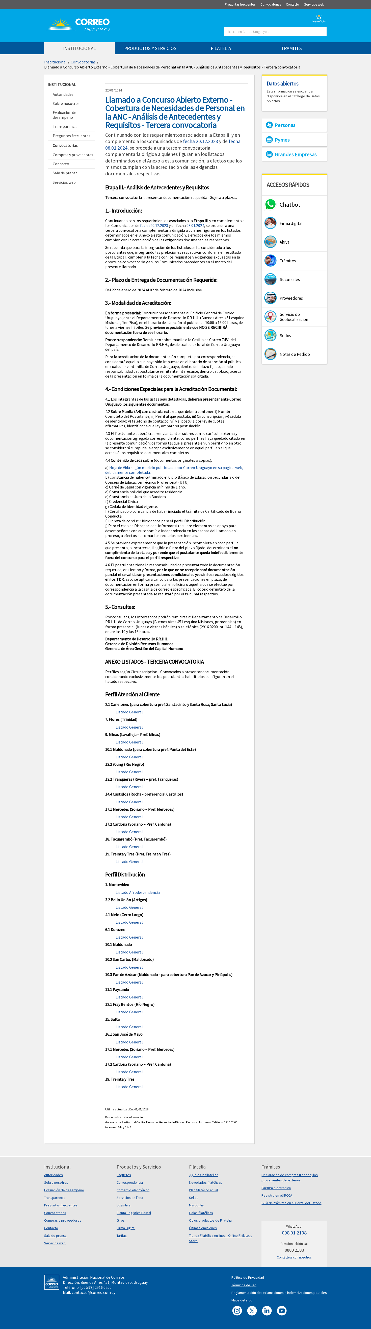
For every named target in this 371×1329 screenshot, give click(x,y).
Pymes (282, 139)
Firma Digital (126, 1228)
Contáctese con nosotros (294, 1257)
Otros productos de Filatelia (210, 1220)
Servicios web (55, 1243)
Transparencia (54, 1197)
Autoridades (53, 1175)
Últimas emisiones (203, 1228)
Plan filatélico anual (203, 1190)
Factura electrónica (276, 1187)
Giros (121, 1220)
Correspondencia (130, 1182)
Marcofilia (196, 1205)
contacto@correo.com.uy (93, 1292)
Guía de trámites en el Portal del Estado (291, 1203)
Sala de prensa (55, 1235)
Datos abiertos (283, 83)
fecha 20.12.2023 (200, 141)
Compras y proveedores (62, 1220)
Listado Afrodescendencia (138, 892)
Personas (285, 125)
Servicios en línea (130, 1197)
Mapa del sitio (241, 1300)
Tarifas (122, 1235)
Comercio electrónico (133, 1190)
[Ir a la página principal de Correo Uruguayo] (107, 25)
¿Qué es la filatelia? (203, 1175)
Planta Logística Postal (134, 1212)
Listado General (129, 711)
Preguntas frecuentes (60, 1205)
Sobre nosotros (56, 1182)
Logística (123, 1205)
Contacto (51, 1228)
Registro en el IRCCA (276, 1195)
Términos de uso (243, 1285)
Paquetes (124, 1175)
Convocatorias (83, 61)
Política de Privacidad (247, 1277)
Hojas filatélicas (201, 1212)
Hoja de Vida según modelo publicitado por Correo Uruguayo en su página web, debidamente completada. (174, 470)
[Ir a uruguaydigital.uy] (319, 17)
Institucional (55, 61)
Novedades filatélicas (205, 1182)
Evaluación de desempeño (64, 1190)
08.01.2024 (195, 225)
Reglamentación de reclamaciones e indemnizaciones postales (279, 1292)
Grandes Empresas (296, 154)
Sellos (193, 1197)
